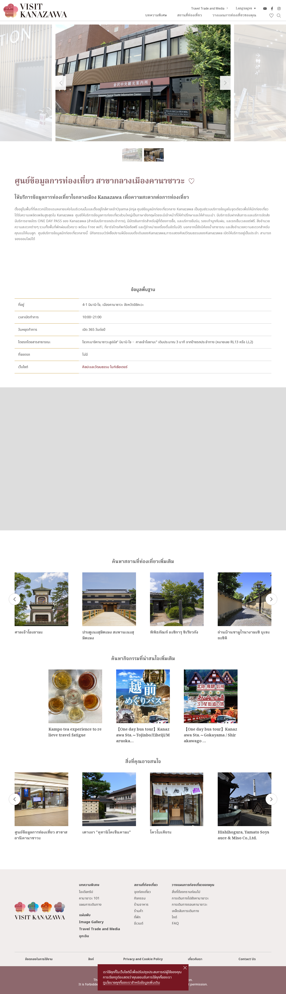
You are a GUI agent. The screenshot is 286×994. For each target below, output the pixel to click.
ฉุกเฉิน (84, 936)
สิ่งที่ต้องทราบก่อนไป (186, 892)
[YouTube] (265, 8)
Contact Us (247, 959)
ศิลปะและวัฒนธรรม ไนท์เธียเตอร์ (104, 367)
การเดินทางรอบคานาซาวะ (189, 904)
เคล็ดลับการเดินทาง (185, 911)
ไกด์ (174, 917)
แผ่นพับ (84, 915)
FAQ (175, 923)
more (19, 574)
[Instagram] (279, 8)
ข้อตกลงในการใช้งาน (39, 959)
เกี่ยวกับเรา (195, 959)
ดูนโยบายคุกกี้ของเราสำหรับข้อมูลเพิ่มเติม (131, 982)
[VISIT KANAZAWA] (35, 15)
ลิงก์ (91, 959)
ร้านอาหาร (141, 904)
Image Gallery (91, 922)
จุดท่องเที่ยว (142, 892)
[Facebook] (272, 8)
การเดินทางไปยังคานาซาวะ (190, 898)
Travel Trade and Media (207, 8)
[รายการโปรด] (271, 15)
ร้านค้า (138, 911)
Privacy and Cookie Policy (143, 959)
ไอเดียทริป (86, 892)
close (185, 967)
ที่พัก (137, 917)
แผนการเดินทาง (90, 904)
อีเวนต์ (138, 923)
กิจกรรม (140, 898)
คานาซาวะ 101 (89, 898)
